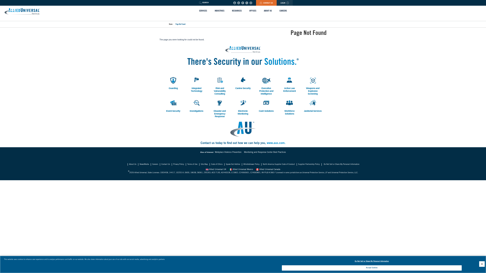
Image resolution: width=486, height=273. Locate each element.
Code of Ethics (216, 164)
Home (171, 24)
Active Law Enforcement (289, 84)
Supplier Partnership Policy (309, 164)
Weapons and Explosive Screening (312, 85)
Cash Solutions (266, 105)
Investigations (196, 105)
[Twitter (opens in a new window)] (246, 3)
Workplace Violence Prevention (228, 152)
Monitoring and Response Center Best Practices (265, 152)
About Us (132, 164)
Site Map (204, 164)
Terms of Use (192, 164)
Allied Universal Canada (269, 169)
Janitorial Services (313, 105)
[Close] (482, 264)
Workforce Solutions (289, 107)
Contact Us (268, 3)
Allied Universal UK (217, 169)
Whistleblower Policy (251, 164)
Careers (155, 164)
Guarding (173, 82)
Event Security (173, 105)
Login (283, 3)
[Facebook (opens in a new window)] (242, 3)
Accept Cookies (372, 268)
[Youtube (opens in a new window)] (234, 3)
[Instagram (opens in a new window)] (250, 3)
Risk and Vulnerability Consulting (220, 85)
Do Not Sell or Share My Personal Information (341, 164)
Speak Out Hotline (233, 164)
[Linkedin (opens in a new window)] (238, 3)
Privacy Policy (178, 164)
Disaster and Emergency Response (220, 108)
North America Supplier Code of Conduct (279, 164)
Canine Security (243, 82)
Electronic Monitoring (242, 107)
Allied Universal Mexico (242, 169)
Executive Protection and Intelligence (266, 85)
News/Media (144, 164)
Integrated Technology (196, 84)
